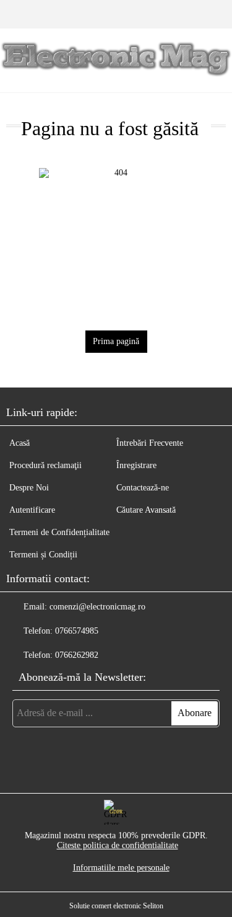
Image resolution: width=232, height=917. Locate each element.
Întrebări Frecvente (149, 443)
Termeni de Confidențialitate (59, 532)
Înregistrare (136, 465)
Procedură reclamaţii (45, 465)
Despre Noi (29, 487)
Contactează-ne (142, 487)
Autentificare (32, 510)
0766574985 (76, 631)
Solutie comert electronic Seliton (116, 905)
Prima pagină (116, 341)
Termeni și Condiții (43, 554)
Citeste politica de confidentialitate (117, 845)
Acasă (19, 443)
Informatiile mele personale (121, 867)
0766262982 (76, 655)
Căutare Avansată (146, 510)
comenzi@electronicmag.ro (97, 606)
